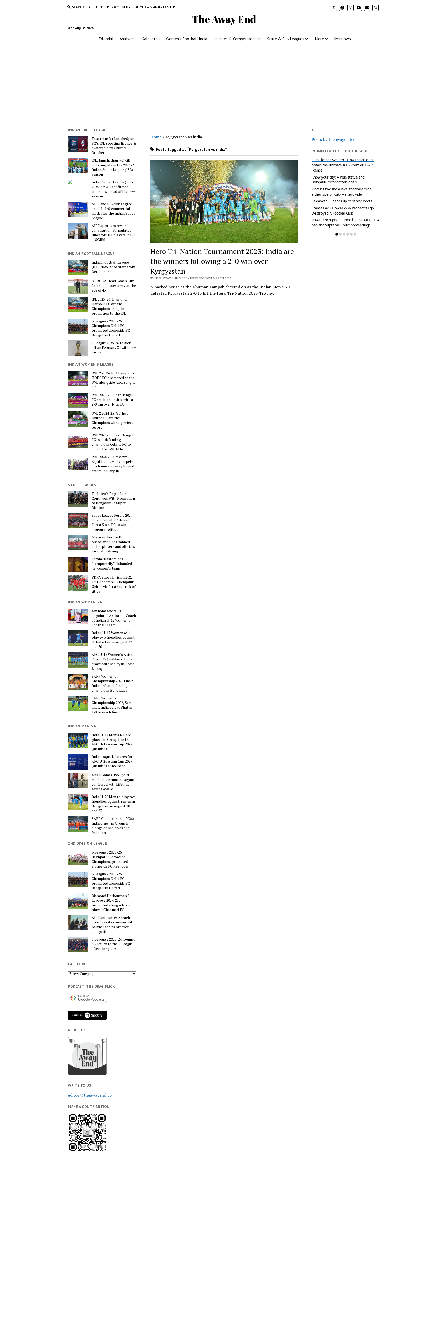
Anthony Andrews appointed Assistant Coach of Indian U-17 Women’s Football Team (114, 618)
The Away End (224, 19)
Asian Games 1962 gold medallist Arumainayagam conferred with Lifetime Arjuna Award (113, 782)
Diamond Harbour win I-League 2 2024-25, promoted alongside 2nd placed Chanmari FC (111, 902)
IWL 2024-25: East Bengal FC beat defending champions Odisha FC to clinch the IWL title (112, 442)
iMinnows (342, 38)
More (319, 38)
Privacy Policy (119, 7)
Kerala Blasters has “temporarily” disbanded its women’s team (112, 564)
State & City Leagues (285, 38)
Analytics (127, 38)
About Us (96, 7)
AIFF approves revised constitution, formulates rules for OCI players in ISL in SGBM (114, 232)
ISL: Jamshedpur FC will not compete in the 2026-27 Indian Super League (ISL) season (114, 167)
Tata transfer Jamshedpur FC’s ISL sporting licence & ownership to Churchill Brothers (114, 145)
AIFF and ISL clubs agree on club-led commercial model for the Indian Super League (113, 211)
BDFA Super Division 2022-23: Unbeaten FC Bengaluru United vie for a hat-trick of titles (113, 584)
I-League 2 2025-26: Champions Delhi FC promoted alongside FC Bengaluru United (111, 328)
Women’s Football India (186, 38)
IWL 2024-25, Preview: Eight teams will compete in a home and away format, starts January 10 (113, 463)
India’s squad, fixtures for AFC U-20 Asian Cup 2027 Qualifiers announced (112, 761)
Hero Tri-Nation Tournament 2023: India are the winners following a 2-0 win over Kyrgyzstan (222, 261)
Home (156, 137)
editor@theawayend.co (90, 1095)
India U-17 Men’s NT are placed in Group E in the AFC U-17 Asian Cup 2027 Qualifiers (112, 742)
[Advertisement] (224, 84)
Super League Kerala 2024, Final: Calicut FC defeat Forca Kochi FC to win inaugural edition (112, 522)
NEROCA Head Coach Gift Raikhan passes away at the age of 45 (114, 286)
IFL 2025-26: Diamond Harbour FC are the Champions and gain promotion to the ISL (109, 306)
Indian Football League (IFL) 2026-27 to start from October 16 (113, 267)
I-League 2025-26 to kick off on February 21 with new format (114, 347)
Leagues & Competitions (234, 38)
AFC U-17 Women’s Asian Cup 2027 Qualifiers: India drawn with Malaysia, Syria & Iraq (113, 661)
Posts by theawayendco (333, 139)
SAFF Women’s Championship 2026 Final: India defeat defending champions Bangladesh (112, 683)
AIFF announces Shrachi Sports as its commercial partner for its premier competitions (112, 924)
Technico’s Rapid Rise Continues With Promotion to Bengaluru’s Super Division (113, 500)
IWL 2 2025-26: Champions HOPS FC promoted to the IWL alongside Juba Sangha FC (113, 380)
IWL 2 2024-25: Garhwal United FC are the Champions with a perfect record (112, 420)
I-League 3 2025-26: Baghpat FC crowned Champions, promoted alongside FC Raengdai (110, 859)
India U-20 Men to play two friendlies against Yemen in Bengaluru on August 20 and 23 (114, 803)
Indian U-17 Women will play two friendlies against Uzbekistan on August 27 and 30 (113, 639)
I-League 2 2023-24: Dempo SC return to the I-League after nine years (113, 944)
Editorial (106, 38)
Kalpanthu (151, 38)
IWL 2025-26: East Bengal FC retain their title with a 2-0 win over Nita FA (112, 400)
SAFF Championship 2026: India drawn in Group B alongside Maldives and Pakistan (113, 825)
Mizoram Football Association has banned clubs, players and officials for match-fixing (113, 544)
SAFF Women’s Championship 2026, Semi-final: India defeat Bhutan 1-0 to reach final (113, 705)
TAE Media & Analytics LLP (154, 7)
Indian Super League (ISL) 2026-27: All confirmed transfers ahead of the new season (113, 189)
